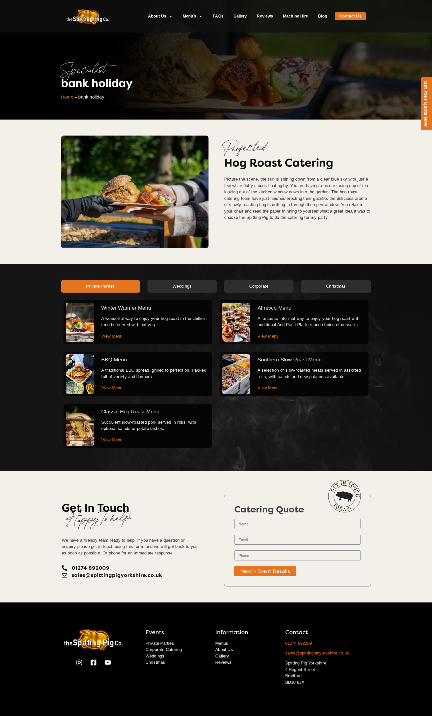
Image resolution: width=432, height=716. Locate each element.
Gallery (240, 16)
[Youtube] (107, 662)
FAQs (218, 16)
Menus (221, 643)
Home (67, 97)
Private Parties (160, 643)
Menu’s (189, 16)
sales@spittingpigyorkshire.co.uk (317, 653)
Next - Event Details (265, 571)
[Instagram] (79, 662)
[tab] (100, 286)
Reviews (265, 16)
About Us (157, 16)
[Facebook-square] (93, 662)
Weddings (155, 656)
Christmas (155, 662)
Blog (322, 16)
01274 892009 (298, 643)
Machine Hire (295, 16)
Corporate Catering (164, 649)
